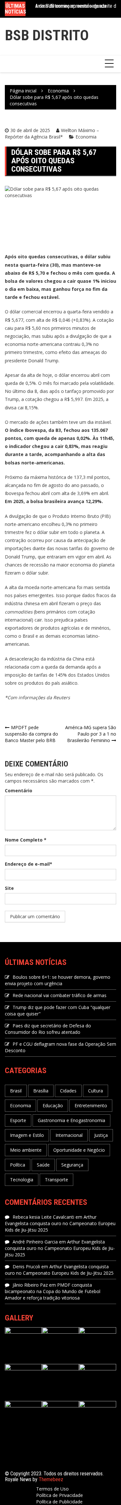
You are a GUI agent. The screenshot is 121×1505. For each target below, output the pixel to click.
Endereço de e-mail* (28, 864)
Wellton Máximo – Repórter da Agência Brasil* (52, 133)
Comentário (18, 790)
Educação (53, 1105)
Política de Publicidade (59, 1502)
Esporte (18, 1120)
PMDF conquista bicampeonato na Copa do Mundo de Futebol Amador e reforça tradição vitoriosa (52, 1291)
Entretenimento (91, 1105)
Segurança (72, 1165)
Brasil (16, 1091)
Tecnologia (21, 1179)
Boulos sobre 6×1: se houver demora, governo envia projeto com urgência (57, 980)
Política (17, 1165)
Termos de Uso (52, 1489)
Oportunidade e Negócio (79, 1150)
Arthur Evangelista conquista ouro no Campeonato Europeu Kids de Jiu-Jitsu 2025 (60, 1223)
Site (9, 888)
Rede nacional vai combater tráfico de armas (59, 995)
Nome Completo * (25, 840)
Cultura (95, 1091)
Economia (86, 137)
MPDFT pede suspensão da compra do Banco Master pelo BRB (31, 733)
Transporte (56, 1179)
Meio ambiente (26, 1150)
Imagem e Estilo (27, 1135)
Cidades (68, 1091)
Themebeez (51, 1479)
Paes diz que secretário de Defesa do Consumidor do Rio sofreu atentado (48, 1029)
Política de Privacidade (59, 1495)
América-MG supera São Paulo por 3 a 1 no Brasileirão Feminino (90, 733)
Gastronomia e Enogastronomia (71, 1120)
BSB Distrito (47, 35)
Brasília (40, 1091)
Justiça (101, 1135)
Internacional (69, 1135)
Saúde (43, 1165)
